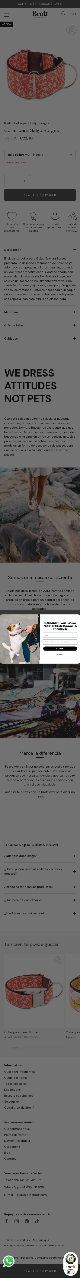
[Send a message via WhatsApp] (9, 1261)
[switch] (70, 1271)
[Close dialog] (77, 616)
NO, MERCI (60, 655)
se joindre (60, 648)
